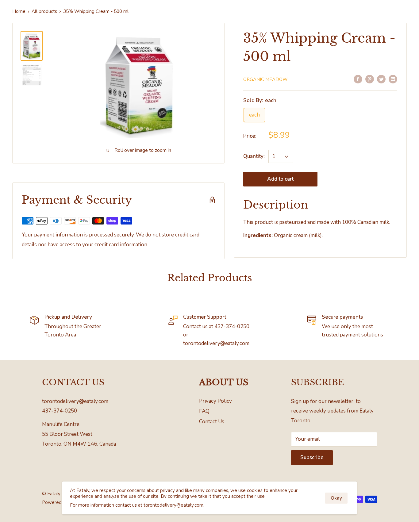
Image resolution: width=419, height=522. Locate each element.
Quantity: (254, 156)
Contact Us (211, 421)
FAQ (204, 411)
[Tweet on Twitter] (381, 79)
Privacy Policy (215, 401)
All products (44, 11)
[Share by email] (393, 79)
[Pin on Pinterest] (369, 79)
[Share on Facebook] (358, 79)
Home (18, 11)
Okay (336, 498)
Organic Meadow (265, 79)
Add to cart (280, 179)
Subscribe (312, 457)
